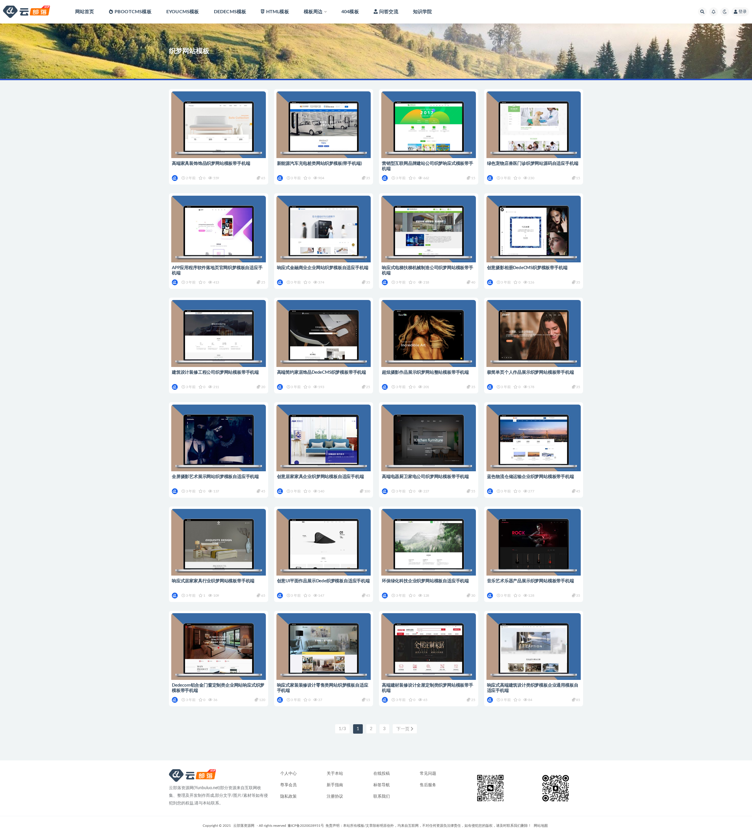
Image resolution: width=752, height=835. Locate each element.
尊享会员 (288, 785)
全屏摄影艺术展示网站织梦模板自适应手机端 (215, 476)
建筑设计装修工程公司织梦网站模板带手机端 (215, 372)
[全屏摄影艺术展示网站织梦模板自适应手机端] (218, 442)
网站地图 (541, 825)
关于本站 (335, 774)
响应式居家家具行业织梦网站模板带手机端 (213, 581)
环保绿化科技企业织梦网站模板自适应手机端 (425, 581)
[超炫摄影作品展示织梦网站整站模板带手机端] (428, 337)
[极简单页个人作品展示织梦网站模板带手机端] (533, 337)
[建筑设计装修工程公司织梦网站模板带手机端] (218, 337)
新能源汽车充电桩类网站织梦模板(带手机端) (319, 163)
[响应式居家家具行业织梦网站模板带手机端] (218, 546)
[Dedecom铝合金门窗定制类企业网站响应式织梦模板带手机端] (218, 651)
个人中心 (288, 774)
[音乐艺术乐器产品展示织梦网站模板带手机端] (533, 546)
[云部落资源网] (175, 178)
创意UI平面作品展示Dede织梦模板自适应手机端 (323, 581)
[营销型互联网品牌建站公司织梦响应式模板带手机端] (428, 129)
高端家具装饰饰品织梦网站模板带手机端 (211, 163)
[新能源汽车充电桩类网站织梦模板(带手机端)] (323, 129)
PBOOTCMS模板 (133, 11)
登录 (742, 12)
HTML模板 (277, 11)
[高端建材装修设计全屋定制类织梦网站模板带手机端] (428, 651)
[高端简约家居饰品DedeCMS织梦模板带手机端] (323, 337)
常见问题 (428, 774)
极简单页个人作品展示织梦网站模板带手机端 (530, 372)
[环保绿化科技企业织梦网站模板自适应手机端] (428, 546)
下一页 (403, 729)
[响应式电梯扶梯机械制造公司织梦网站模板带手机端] (428, 233)
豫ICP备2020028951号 (306, 825)
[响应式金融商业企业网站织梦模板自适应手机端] (323, 233)
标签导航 (381, 785)
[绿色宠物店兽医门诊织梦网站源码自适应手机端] (533, 129)
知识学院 (422, 11)
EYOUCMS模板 (182, 11)
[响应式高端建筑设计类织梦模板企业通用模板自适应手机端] (533, 651)
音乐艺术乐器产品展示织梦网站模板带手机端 (530, 581)
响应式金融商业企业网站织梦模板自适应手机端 (322, 268)
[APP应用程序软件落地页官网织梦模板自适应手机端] (218, 233)
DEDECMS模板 (230, 11)
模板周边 (313, 11)
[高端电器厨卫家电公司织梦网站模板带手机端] (428, 442)
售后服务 (428, 785)
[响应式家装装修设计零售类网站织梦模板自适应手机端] (323, 651)
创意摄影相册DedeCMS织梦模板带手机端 (527, 268)
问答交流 (388, 11)
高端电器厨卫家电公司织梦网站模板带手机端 (425, 476)
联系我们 (381, 796)
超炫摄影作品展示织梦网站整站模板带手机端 (425, 372)
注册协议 (335, 796)
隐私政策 (288, 796)
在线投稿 (381, 774)
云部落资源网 (243, 825)
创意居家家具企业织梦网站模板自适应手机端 (320, 476)
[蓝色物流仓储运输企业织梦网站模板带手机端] (533, 442)
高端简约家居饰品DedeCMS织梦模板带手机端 (321, 372)
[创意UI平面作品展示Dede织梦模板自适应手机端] (323, 546)
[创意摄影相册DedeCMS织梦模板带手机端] (533, 233)
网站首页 (84, 11)
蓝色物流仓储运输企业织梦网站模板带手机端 (530, 476)
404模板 (350, 11)
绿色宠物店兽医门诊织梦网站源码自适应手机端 (532, 163)
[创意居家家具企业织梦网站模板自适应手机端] (323, 442)
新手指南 (335, 785)
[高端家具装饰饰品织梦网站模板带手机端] (218, 129)
